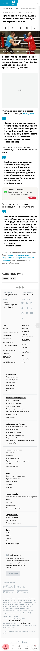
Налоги (8, 464)
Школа (8, 499)
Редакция (6, 328)
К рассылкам (13, 573)
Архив (23, 355)
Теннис (8, 538)
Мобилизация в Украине (15, 424)
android (9, 586)
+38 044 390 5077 (27, 295)
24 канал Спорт (7, 8)
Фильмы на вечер (12, 481)
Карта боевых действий (14, 403)
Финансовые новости (13, 458)
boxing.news (28, 113)
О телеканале (7, 335)
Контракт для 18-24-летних (15, 435)
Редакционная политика (10, 332)
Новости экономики (14, 450)
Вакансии (24, 347)
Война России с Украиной (16, 398)
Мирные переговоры (13, 406)
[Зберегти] (34, 28)
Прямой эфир (10, 382)
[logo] (13, 2)
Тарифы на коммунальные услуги (17, 461)
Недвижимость (12, 515)
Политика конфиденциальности (9, 349)
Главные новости (12, 377)
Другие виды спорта (12, 544)
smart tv (9, 592)
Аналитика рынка (12, 517)
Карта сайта (25, 359)
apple (23, 586)
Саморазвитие (11, 505)
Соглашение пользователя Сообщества (26, 330)
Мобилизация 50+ (12, 429)
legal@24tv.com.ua (26, 623)
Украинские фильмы (13, 479)
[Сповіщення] (37, 3)
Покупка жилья (11, 520)
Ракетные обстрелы (12, 400)
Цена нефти (10, 452)
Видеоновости (11, 385)
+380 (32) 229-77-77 (14, 621)
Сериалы (9, 487)
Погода (8, 391)
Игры (23, 362)
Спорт (16, 8)
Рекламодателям (8, 342)
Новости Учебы (12, 494)
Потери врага (10, 417)
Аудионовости (10, 388)
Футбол (8, 535)
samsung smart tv (23, 592)
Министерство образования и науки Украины (21, 497)
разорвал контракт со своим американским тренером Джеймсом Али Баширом (18, 257)
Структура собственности (26, 351)
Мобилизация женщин (13, 432)
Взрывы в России (12, 414)
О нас (4, 325)
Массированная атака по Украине (17, 411)
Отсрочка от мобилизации (15, 438)
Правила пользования (10, 345)
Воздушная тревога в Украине (16, 409)
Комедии (9, 484)
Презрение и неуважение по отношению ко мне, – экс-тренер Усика (29, 8)
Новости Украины (12, 380)
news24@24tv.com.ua (10, 295)
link (23, 303)
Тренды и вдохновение (13, 523)
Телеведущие (7, 339)
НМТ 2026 (9, 502)
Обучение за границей (13, 508)
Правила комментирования (27, 335)
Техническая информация (26, 340)
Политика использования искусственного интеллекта (7, 355)
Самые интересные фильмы (15, 476)
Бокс (7, 532)
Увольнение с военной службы (16, 427)
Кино (8, 473)
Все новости (11, 374)
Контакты (24, 344)
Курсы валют (10, 455)
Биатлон (8, 541)
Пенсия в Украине (12, 466)
